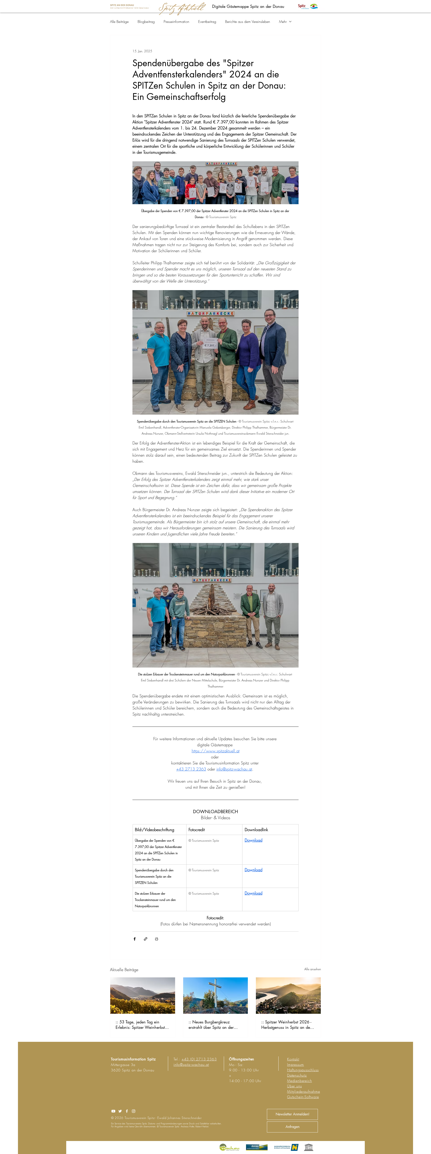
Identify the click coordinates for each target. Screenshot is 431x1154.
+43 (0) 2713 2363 (199, 1059)
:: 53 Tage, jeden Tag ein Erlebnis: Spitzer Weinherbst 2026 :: (140, 1024)
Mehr (283, 21)
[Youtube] (113, 1111)
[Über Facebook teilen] (134, 939)
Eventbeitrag (207, 21)
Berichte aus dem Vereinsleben (247, 21)
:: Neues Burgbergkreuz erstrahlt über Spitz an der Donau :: (211, 1024)
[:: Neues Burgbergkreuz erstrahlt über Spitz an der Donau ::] (215, 995)
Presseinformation (176, 21)
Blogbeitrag (146, 21)
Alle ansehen (312, 969)
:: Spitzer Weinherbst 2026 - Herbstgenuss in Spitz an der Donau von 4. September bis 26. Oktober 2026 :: (286, 1024)
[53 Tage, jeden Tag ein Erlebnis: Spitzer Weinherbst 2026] (142, 995)
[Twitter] (120, 1111)
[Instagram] (133, 1111)
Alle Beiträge (119, 21)
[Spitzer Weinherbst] (288, 995)
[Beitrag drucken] (156, 939)
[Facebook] (127, 1111)
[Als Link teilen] (145, 939)
